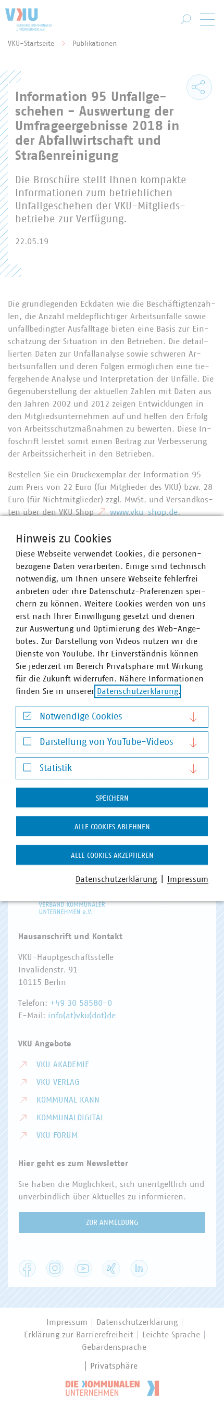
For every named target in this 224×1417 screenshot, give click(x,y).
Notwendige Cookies (81, 717)
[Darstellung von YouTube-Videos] (27, 744)
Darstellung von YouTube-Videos (106, 742)
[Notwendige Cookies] (27, 718)
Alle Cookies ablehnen (112, 827)
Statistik (56, 768)
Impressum (187, 879)
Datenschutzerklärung (137, 691)
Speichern (112, 798)
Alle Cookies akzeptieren (112, 855)
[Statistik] (27, 769)
